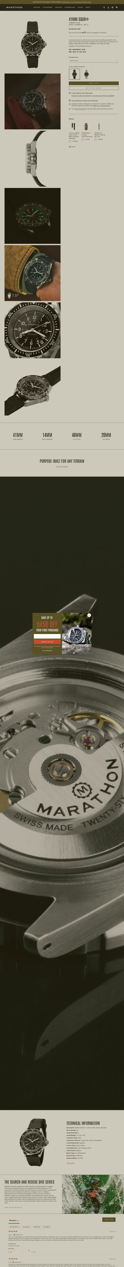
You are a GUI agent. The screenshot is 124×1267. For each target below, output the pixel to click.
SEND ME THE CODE (47, 642)
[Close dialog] (89, 615)
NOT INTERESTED (47, 650)
